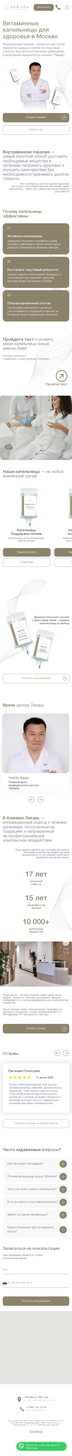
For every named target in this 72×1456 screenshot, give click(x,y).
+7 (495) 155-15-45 (36, 1407)
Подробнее (26, 562)
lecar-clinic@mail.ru (36, 1410)
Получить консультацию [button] (36, 678)
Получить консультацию (36, 1301)
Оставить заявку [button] (36, 117)
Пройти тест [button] (36, 130)
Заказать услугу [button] (26, 552)
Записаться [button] (43, 7)
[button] (61, 376)
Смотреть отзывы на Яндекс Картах (36, 1123)
